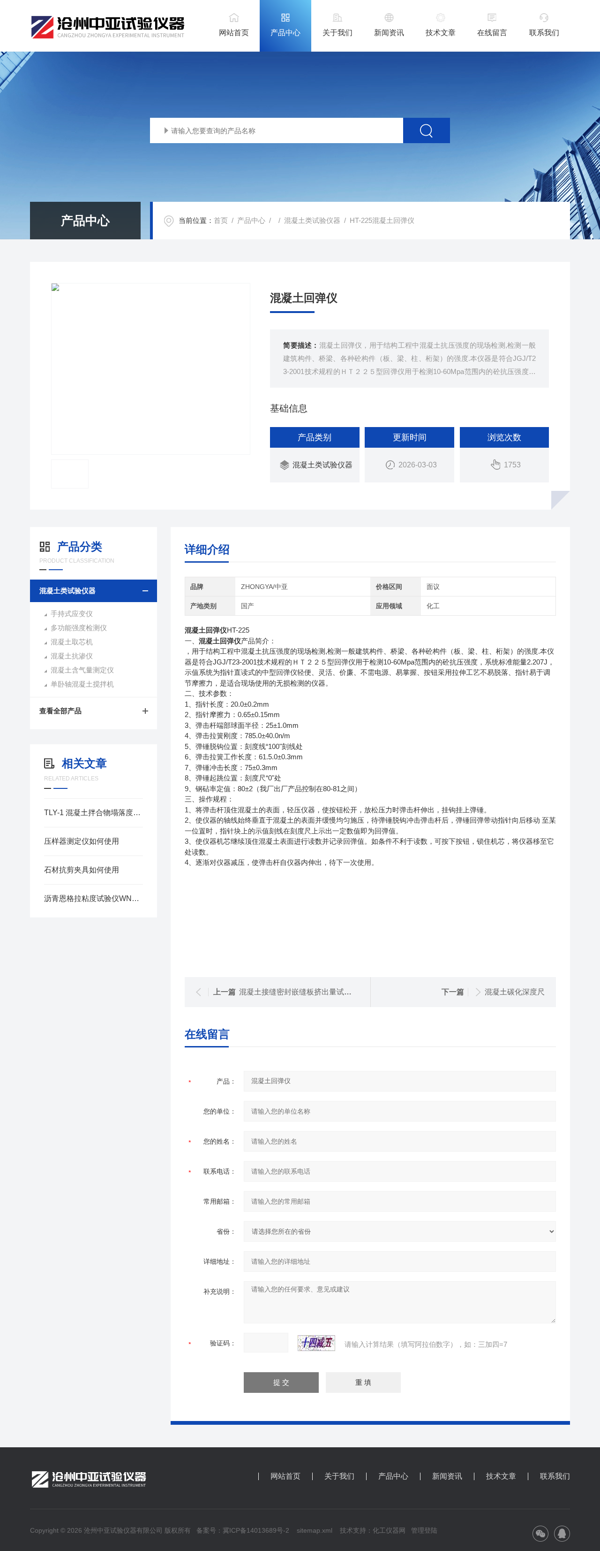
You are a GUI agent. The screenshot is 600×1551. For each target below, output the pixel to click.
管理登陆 (424, 1530)
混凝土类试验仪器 (312, 220)
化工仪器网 (389, 1530)
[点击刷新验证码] (316, 1343)
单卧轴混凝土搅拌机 (82, 684)
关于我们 (337, 33)
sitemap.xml (314, 1530)
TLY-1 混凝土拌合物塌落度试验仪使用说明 (93, 813)
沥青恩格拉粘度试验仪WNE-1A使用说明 (93, 898)
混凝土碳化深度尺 (515, 992)
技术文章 (441, 33)
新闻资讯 (389, 33)
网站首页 (234, 33)
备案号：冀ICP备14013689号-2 (242, 1530)
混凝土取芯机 (72, 642)
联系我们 (544, 33)
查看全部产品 (60, 711)
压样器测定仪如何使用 (81, 841)
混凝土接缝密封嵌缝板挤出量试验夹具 (303, 992)
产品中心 (285, 33)
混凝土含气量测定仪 (82, 670)
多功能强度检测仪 (79, 628)
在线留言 (492, 33)
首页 (221, 220)
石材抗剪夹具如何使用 (81, 870)
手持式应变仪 (72, 614)
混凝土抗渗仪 (72, 656)
